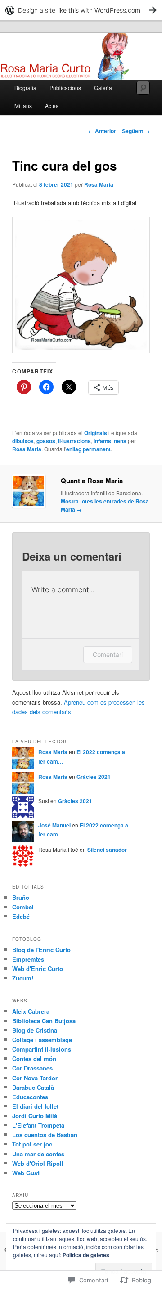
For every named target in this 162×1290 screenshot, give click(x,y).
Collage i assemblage (42, 1039)
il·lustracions (74, 441)
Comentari (108, 654)
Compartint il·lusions (41, 1049)
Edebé (21, 916)
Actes (51, 105)
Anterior (102, 131)
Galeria (103, 87)
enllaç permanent (88, 449)
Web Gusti (26, 1173)
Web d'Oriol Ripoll (37, 1163)
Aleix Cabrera (31, 1011)
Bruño (20, 897)
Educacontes (30, 1096)
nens (120, 441)
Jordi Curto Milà (34, 1115)
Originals (95, 433)
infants (102, 441)
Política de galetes (86, 1255)
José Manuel (54, 825)
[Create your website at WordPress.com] (81, 10)
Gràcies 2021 (93, 777)
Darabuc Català (33, 1087)
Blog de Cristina (34, 1030)
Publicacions (65, 87)
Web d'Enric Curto (37, 968)
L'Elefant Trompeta (38, 1125)
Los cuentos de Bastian (44, 1134)
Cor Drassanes (32, 1068)
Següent (136, 131)
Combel (23, 907)
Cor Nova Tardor (35, 1078)
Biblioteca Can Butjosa (44, 1020)
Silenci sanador (107, 849)
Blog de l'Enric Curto (41, 949)
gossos (45, 441)
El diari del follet (35, 1106)
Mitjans (23, 105)
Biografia (25, 87)
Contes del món (34, 1058)
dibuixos (23, 441)
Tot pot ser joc (32, 1144)
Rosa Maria (98, 184)
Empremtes (28, 959)
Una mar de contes (38, 1154)
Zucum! (22, 978)
